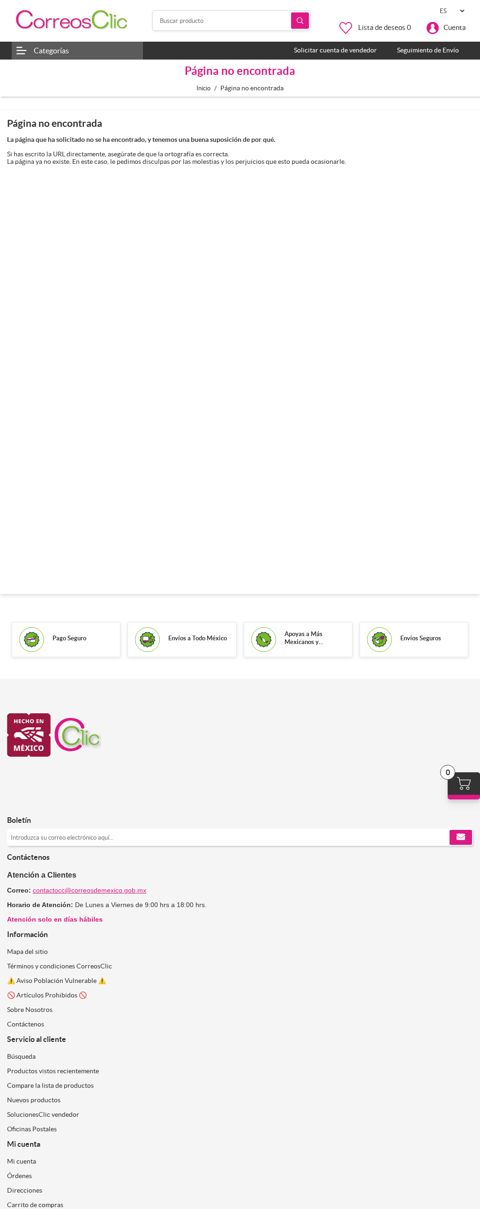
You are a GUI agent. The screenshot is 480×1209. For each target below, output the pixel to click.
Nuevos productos (33, 1100)
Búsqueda (300, 21)
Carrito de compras (35, 1205)
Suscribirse (461, 837)
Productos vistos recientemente (53, 1071)
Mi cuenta (21, 1161)
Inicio (203, 88)
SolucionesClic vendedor (43, 1114)
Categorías (51, 50)
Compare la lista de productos (50, 1085)
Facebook (17, 800)
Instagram (40, 800)
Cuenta (454, 27)
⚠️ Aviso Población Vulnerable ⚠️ (56, 980)
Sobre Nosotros (29, 1009)
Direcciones (24, 1190)
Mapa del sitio (27, 951)
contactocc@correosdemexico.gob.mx (89, 890)
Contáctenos (25, 1024)
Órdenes (19, 1176)
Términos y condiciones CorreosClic (59, 966)
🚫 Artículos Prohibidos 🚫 (47, 995)
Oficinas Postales (32, 1129)
